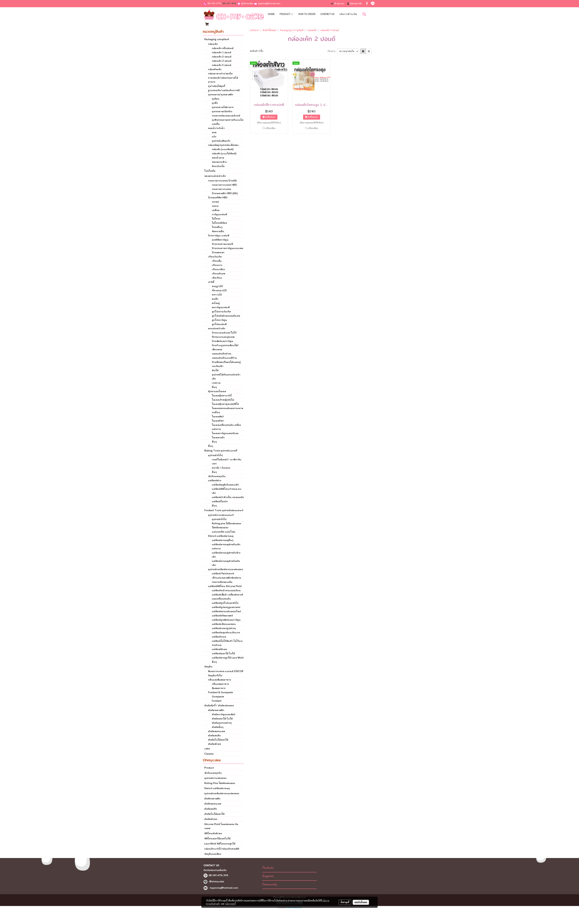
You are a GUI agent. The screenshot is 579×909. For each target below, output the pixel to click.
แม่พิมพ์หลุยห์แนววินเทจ (226, 632)
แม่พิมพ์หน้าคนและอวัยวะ (226, 590)
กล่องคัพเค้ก (214, 69)
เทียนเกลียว (218, 269)
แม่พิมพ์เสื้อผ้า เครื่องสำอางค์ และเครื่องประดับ (227, 596)
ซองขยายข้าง (219, 161)
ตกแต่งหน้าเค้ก (216, 328)
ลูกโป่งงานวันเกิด (221, 311)
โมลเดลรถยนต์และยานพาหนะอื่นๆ (227, 410)
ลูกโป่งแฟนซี (219, 324)
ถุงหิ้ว (215, 103)
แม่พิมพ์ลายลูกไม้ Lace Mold (228, 657)
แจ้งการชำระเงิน (348, 14)
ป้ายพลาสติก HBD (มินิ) (225, 193)
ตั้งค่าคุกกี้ (345, 902)
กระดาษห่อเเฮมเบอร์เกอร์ (226, 115)
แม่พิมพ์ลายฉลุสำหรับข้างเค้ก (226, 554)
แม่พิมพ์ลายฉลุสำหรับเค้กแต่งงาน (226, 546)
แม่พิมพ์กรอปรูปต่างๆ (224, 628)
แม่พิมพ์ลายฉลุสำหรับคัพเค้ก (226, 563)
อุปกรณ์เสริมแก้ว (221, 140)
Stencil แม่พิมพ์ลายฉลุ (220, 536)
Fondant (216, 700)
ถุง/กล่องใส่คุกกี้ (216, 86)
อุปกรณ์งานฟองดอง (215, 778)
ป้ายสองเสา (218, 252)
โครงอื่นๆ (217, 227)
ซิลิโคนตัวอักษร (213, 833)
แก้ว (214, 136)
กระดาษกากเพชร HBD (224, 184)
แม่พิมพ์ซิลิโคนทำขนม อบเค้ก (226, 491)
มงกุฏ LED (217, 286)
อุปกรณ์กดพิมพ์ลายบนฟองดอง (225, 569)
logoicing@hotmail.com (269, 3)
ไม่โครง (216, 218)
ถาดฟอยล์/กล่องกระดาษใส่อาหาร (223, 79)
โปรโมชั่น (210, 170)
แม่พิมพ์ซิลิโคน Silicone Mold (225, 586)
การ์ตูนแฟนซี (219, 214)
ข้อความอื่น (218, 231)
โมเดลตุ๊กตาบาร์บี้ (222, 395)
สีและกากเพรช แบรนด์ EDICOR (225, 671)
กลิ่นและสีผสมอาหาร (219, 679)
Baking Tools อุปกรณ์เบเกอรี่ (220, 450)
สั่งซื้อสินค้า (270, 117)
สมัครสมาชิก (355, 3)
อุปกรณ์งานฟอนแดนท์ (221, 515)
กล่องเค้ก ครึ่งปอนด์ (223, 48)
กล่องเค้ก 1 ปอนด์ (221, 52)
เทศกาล (216, 382)
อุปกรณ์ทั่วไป (215, 455)
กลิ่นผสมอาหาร (220, 683)
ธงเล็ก (215, 298)
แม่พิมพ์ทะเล (219, 636)
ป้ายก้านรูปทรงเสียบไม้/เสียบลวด (225, 347)
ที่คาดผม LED (219, 290)
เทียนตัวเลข (218, 273)
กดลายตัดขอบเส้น (222, 582)
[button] (364, 14)
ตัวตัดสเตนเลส (216, 731)
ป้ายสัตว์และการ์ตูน (222, 341)
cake (207, 748)
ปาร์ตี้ (211, 282)
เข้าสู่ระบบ (338, 3)
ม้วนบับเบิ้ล (218, 166)
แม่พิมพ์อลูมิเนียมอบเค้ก (225, 484)
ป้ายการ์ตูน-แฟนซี (218, 235)
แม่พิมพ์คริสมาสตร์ (222, 615)
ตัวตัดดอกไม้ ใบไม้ (222, 718)
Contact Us (327, 14)
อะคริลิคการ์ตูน (220, 239)
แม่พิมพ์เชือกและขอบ (224, 624)
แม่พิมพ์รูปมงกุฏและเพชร (226, 607)
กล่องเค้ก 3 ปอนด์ (221, 60)
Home (271, 14)
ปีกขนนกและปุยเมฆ (223, 336)
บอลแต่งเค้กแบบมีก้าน (224, 357)
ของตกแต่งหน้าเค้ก (215, 176)
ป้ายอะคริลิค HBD (217, 197)
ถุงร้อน (215, 98)
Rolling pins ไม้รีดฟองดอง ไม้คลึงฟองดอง (226, 525)
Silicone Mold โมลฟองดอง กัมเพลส (221, 826)
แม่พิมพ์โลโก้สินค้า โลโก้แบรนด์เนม (227, 643)
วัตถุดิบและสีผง (212, 853)
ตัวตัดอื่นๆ (217, 727)
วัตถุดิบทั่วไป (215, 675)
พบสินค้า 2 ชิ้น (256, 51)
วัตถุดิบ (208, 666)
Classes (209, 753)
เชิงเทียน (217, 277)
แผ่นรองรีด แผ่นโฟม (223, 531)
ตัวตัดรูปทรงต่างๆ (222, 722)
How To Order (306, 14)
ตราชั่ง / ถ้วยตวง (221, 467)
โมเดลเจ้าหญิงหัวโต (223, 399)
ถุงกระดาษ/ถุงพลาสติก (220, 94)
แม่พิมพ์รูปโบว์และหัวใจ (225, 602)
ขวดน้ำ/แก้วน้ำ (216, 128)
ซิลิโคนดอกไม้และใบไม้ (217, 838)
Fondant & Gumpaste (220, 692)
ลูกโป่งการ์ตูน (219, 320)
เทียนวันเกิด (215, 256)
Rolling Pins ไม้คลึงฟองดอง (219, 783)
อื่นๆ (214, 387)
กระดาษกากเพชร (221, 189)
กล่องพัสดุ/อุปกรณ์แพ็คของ (223, 145)
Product (285, 14)
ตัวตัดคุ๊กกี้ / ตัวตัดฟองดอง (219, 705)
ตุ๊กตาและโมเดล (217, 391)
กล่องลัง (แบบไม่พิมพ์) (224, 153)
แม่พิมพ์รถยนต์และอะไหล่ (226, 611)
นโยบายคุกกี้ (230, 903)
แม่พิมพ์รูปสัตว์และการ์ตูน (226, 619)
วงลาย (215, 206)
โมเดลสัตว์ (218, 416)
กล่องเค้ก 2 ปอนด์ (221, 56)
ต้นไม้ (215, 370)
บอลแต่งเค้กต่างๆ (221, 353)
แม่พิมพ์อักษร (219, 649)
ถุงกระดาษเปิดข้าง (222, 111)
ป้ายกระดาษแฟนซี (222, 244)
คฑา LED (217, 294)
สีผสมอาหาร (218, 688)
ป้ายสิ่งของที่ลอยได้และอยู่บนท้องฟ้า (226, 364)
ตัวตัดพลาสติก (216, 710)
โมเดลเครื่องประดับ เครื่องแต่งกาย (226, 427)
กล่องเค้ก (213, 44)
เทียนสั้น (217, 260)
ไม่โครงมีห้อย (219, 222)
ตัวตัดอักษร (214, 744)
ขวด (214, 132)
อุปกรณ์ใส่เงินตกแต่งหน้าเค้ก (226, 376)
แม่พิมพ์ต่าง (214, 480)
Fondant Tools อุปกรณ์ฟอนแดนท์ (223, 510)
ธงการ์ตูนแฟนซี (221, 307)
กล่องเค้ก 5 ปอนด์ (221, 65)
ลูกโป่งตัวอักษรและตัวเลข (226, 315)
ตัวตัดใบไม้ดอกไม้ (218, 739)
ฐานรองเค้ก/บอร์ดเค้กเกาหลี (224, 90)
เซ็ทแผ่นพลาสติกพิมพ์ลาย (226, 577)
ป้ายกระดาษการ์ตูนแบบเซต (227, 248)
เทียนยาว (217, 265)
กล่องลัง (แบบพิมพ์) (223, 149)
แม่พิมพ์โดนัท (220, 501)
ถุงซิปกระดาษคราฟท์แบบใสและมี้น (227, 121)
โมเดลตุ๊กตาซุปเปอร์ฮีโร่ (225, 404)
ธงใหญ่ (216, 303)
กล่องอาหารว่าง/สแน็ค (220, 73)
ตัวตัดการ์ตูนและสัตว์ (223, 714)
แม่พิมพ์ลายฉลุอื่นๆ (222, 540)
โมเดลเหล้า (218, 437)
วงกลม (215, 201)
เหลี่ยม (216, 210)
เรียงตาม (332, 51)
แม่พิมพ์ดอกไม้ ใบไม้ (223, 653)
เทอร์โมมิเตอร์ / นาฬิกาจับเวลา (226, 461)
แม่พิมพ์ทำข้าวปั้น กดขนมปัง (228, 497)
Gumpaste (218, 696)
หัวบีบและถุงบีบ (217, 476)
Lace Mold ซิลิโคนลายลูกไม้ (219, 843)
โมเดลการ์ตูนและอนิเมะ (225, 433)
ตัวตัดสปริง (214, 735)
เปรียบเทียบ (270, 128)
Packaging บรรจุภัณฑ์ (216, 39)
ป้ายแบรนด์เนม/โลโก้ (224, 332)
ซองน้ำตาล (218, 157)
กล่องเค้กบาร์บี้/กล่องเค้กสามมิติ (221, 848)
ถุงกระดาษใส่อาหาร (223, 107)
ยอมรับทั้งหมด (360, 902)
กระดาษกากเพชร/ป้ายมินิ (222, 180)
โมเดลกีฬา (218, 420)
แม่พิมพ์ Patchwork (223, 573)
